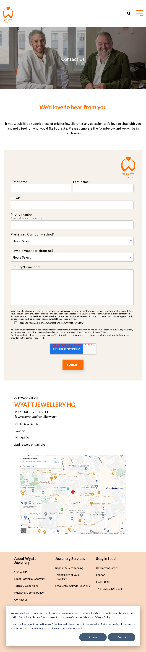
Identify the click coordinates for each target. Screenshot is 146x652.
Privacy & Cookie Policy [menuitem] (29, 592)
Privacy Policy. (102, 617)
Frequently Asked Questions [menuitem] (72, 585)
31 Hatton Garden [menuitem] (107, 567)
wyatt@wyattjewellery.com (37, 416)
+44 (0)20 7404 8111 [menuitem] (109, 588)
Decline (122, 637)
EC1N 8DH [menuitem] (103, 581)
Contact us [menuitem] (20, 599)
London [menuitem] (100, 574)
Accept (93, 637)
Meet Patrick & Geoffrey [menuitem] (29, 578)
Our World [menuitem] (20, 571)
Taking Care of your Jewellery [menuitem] (67, 576)
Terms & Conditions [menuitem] (26, 585)
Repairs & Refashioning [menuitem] (69, 567)
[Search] (129, 13)
